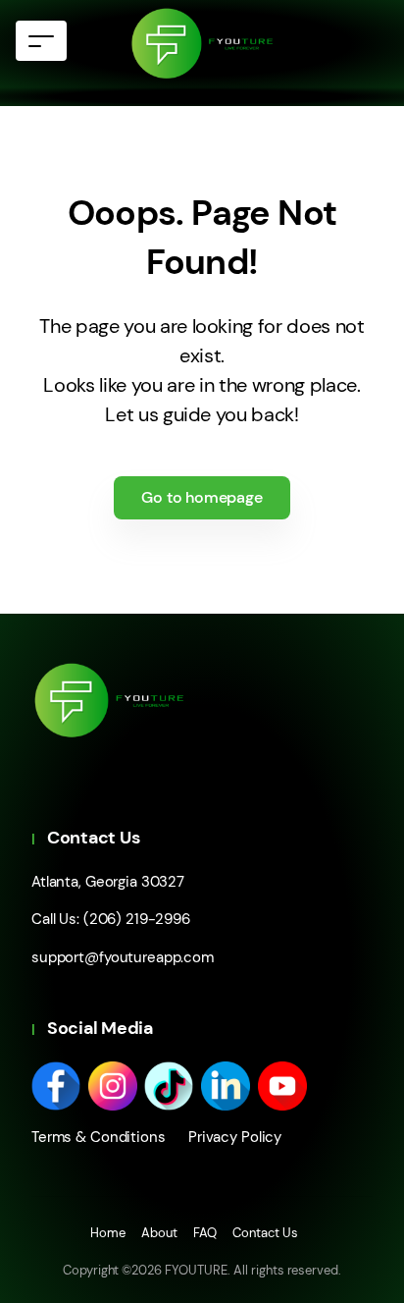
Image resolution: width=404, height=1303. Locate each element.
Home (108, 1232)
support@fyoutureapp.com (122, 957)
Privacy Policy (228, 1137)
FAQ (205, 1232)
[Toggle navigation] (41, 41)
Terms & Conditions (98, 1137)
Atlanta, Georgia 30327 (107, 882)
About (159, 1232)
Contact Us (265, 1232)
